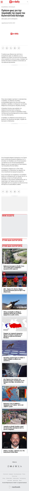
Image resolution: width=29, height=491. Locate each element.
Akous (20, 480)
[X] (10, 48)
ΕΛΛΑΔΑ (12, 7)
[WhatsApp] (6, 48)
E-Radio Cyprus (16, 478)
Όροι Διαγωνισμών (17, 474)
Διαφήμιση (11, 474)
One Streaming (23, 478)
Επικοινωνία (5, 474)
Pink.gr (4, 478)
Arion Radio (9, 480)
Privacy (23, 474)
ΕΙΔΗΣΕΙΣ (4, 7)
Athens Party (15, 480)
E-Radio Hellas (9, 478)
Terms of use (14, 476)
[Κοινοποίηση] (18, 48)
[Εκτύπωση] (14, 48)
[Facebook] (3, 48)
